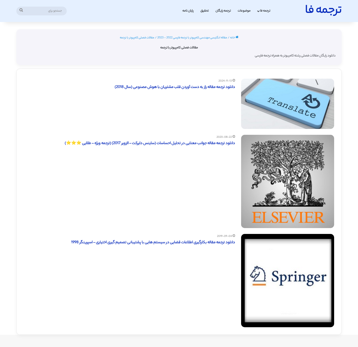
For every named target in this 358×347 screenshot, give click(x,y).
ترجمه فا (265, 10)
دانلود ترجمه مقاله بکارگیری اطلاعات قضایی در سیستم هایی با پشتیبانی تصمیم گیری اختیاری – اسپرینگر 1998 (153, 243)
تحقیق (204, 10)
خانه (233, 37)
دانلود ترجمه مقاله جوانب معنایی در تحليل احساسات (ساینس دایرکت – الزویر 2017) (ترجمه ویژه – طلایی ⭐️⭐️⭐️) (150, 143)
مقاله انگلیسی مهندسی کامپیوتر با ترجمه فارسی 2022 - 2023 (192, 37)
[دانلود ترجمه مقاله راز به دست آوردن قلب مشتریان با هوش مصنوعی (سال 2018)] (287, 104)
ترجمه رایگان (223, 10)
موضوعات (244, 10)
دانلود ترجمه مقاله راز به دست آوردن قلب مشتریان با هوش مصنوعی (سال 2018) (175, 87)
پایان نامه (188, 10)
